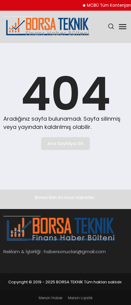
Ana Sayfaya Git (65, 143)
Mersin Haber (50, 297)
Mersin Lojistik (80, 297)
